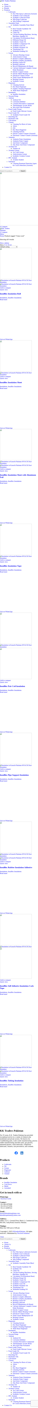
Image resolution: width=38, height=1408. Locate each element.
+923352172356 (5, 1199)
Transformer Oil (18, 49)
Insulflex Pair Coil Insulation (12, 686)
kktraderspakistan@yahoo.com (10, 1215)
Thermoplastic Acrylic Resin (22, 105)
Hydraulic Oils (13, 118)
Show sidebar (4, 243)
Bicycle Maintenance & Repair (23, 66)
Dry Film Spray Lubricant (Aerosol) (25, 14)
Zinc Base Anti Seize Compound (24, 145)
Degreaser (11, 83)
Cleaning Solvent (18, 85)
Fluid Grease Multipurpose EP (23, 77)
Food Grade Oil (13, 113)
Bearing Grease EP (19, 62)
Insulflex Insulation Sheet (11, 382)
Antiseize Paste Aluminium (22, 139)
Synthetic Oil (17, 31)
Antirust (11, 98)
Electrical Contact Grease (21, 75)
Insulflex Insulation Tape (10, 566)
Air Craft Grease (18, 152)
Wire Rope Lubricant (20, 19)
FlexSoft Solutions (23, 1233)
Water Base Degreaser (20, 90)
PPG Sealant (12, 158)
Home (2, 236)
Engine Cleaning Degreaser (22, 89)
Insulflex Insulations (14, 298)
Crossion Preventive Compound (23, 103)
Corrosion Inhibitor (19, 102)
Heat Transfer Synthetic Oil (22, 29)
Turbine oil (16, 148)
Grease (10, 53)
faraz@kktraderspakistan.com (10, 1213)
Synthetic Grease (18, 81)
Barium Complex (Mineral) (22, 59)
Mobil (6, 1186)
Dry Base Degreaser (19, 87)
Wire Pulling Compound (21, 21)
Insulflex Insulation (19, 94)
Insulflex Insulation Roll (10, 294)
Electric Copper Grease (20, 72)
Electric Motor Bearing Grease (23, 74)
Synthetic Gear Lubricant (21, 16)
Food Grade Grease (15, 109)
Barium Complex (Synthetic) (22, 60)
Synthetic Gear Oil (19, 45)
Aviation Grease (13, 150)
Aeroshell (7, 1188)
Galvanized (12, 120)
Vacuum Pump (13, 96)
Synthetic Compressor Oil (21, 44)
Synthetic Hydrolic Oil (20, 47)
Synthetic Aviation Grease (21, 156)
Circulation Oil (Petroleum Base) (24, 38)
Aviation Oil (12, 147)
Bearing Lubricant (19, 64)
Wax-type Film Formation (21, 107)
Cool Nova (8, 1184)
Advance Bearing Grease (21, 55)
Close (2, 1237)
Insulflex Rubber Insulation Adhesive (16, 867)
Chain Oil (16, 32)
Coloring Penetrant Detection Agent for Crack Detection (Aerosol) (25, 164)
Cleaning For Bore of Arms (22, 124)
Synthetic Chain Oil (19, 42)
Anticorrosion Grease (20, 57)
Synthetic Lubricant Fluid (21, 17)
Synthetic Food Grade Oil (21, 115)
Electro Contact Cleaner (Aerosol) (24, 133)
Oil (9, 27)
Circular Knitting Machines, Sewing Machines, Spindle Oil (25, 35)
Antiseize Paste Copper (20, 141)
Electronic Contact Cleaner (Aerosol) (25, 135)
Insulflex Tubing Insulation (11, 1081)
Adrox (15, 126)
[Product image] (19, 286)
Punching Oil (12, 117)
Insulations (12, 92)
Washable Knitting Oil (20, 51)
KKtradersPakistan (19, 1231)
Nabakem (11, 161)
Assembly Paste (13, 23)
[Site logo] (8, 1)
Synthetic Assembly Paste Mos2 (23, 25)
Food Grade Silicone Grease (22, 111)
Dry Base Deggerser (19, 130)
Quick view (4, 290)
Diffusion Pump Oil (19, 40)
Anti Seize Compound (20, 143)
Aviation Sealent (18, 160)
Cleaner (11, 122)
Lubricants (12, 12)
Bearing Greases (18, 79)
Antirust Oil (17, 100)
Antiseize (11, 137)
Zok (14, 128)
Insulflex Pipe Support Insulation (14, 775)
